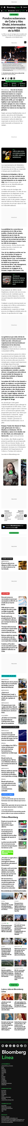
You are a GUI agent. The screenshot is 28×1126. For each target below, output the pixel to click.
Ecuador (3, 1076)
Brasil (2, 1067)
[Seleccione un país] (4, 7)
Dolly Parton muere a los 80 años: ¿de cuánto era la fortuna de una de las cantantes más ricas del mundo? (20, 1026)
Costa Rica (3, 1080)
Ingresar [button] (25, 7)
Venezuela (3, 1072)
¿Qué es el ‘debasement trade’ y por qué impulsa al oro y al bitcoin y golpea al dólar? (9, 696)
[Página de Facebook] (3, 1046)
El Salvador (4, 1082)
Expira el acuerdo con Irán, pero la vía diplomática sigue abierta (8, 824)
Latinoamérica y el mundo (7, 1065)
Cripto (2, 1095)
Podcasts (3, 1098)
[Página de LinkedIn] (17, 1046)
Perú (2, 1075)
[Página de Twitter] (6, 1046)
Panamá (3, 1078)
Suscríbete (3, 1105)
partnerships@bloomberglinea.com (9, 1118)
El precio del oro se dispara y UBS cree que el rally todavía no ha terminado (9, 566)
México (3, 1068)
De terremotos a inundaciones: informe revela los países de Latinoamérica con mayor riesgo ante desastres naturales (9, 883)
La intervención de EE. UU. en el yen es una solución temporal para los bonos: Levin (9, 845)
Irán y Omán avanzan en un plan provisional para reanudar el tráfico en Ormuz (7, 906)
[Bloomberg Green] (14, 852)
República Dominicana (6, 1083)
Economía (3, 1090)
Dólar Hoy (3, 1093)
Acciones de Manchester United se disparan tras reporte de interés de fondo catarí (19, 280)
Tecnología (3, 1109)
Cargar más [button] (14, 985)
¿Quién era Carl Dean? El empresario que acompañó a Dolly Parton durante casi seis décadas (19, 516)
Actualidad (14, 14)
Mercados (3, 1091)
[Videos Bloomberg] (14, 817)
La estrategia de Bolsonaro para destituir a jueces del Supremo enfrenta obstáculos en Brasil (8, 516)
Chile (2, 1074)
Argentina (3, 1070)
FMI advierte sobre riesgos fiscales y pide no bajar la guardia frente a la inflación (8, 610)
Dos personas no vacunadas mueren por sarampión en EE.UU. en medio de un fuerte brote (9, 600)
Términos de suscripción (7, 1108)
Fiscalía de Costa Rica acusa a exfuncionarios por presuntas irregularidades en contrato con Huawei (20, 929)
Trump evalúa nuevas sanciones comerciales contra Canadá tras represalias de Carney (9, 629)
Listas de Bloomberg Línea (7, 1100)
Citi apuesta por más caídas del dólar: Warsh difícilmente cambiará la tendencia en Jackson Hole (9, 708)
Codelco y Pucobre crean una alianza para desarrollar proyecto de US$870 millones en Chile (9, 647)
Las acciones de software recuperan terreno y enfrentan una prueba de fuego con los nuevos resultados (9, 736)
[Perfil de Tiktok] (21, 1046)
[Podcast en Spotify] (25, 1046)
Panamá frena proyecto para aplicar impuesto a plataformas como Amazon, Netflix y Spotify (20, 907)
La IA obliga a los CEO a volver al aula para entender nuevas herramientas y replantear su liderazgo (9, 749)
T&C (2, 1111)
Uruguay (3, 1079)
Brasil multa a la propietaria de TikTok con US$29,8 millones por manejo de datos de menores (9, 620)
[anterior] (2, 516)
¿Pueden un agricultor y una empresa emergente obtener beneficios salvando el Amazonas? (9, 861)
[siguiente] (25, 516)
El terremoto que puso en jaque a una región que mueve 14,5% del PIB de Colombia (6, 928)
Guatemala (3, 1084)
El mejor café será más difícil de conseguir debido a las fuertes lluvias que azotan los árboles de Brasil (9, 872)
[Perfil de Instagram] (14, 1046)
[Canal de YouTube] (10, 1046)
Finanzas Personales (6, 1097)
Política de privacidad (6, 1107)
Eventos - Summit (5, 1116)
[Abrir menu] (2, 7)
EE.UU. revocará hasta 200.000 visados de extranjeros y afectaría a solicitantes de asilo (19, 974)
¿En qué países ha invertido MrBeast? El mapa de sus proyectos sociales (20, 1004)
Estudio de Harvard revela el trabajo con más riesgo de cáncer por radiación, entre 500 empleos (7, 1026)
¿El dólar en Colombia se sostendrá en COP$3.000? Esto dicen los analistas (8, 720)
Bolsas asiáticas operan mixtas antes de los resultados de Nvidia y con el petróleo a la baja (9, 638)
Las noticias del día (14, 532)
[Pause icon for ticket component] (2, 11)
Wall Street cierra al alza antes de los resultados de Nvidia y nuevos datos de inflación (9, 684)
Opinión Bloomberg (8, 794)
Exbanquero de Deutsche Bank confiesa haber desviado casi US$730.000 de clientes (6, 952)
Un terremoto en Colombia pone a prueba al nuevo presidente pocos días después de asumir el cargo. (8, 834)
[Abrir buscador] (21, 7)
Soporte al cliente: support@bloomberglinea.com (12, 1120)
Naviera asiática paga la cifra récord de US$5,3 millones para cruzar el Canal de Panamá (7, 973)
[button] (25, 42)
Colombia (3, 1071)
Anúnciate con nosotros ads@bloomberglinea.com (12, 1119)
